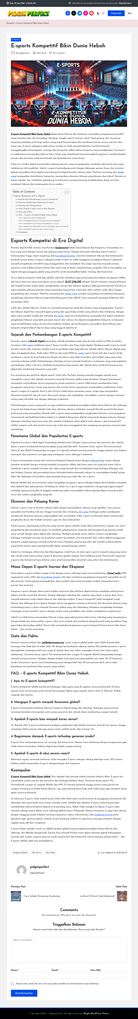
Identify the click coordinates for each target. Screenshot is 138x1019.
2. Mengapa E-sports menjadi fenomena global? (41, 221)
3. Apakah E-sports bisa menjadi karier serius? (40, 223)
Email (55, 970)
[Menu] (129, 13)
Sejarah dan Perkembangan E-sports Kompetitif (38, 199)
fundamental (61, 248)
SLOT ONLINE (73, 282)
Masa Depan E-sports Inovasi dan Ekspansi (36, 209)
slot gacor (59, 316)
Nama (15, 970)
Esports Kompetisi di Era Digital (29, 196)
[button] (116, 13)
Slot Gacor (36, 853)
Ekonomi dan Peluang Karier (30, 205)
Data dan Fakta (25, 212)
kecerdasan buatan (65, 256)
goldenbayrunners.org (53, 642)
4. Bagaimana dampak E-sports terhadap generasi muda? (45, 226)
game (30, 345)
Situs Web (95, 970)
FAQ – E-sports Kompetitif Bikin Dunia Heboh (37, 215)
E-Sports (16, 40)
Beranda (10, 23)
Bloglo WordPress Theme (96, 1013)
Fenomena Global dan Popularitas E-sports (36, 202)
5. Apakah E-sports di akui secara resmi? (38, 229)
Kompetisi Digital (20, 853)
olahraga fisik (97, 460)
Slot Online (50, 853)
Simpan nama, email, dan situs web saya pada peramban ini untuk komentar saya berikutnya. (57, 984)
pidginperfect (39, 867)
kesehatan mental (103, 815)
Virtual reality (114, 573)
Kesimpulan (23, 232)
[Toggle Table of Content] (65, 192)
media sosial (71, 294)
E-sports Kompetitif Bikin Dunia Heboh (30, 134)
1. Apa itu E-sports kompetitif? (33, 218)
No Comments (59, 53)
